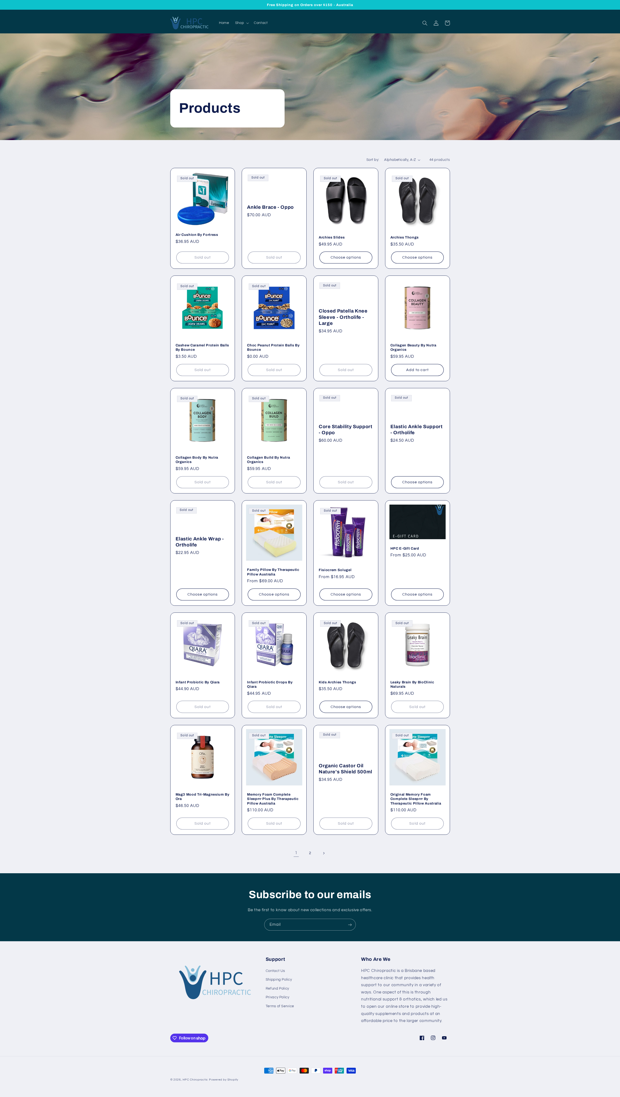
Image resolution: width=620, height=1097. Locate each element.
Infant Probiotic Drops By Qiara (270, 684)
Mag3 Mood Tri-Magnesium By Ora (203, 796)
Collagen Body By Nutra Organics (197, 459)
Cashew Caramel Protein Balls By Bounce (202, 347)
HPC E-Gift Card (404, 548)
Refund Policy (277, 988)
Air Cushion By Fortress (197, 235)
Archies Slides (332, 237)
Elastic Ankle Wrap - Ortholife (200, 541)
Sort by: (372, 160)
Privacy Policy (277, 997)
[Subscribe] (350, 925)
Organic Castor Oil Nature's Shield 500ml (345, 768)
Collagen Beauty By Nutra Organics (413, 347)
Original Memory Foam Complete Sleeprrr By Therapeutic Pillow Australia (415, 798)
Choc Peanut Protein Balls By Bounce (273, 347)
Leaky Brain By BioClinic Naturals (412, 684)
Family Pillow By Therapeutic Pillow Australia (273, 572)
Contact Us (275, 971)
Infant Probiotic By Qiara (198, 682)
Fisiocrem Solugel (335, 570)
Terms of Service (280, 1006)
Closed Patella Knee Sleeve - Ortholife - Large (343, 317)
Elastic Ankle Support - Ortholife (416, 429)
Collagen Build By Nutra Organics (268, 459)
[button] (241, 23)
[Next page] (323, 853)
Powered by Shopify (223, 1079)
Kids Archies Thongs (337, 682)
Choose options (346, 257)
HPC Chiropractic (195, 1079)
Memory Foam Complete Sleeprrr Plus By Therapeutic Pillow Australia (272, 798)
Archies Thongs (404, 237)
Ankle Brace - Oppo (270, 207)
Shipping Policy (279, 979)
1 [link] (296, 853)
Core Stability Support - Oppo (345, 429)
